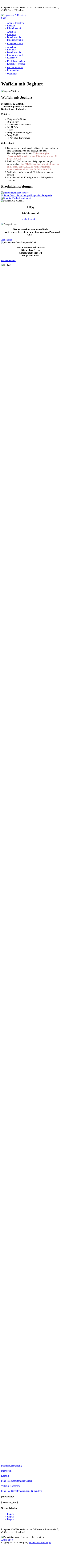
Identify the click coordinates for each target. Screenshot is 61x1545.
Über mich (12, 73)
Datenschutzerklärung (11, 1465)
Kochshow (12, 57)
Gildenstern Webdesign (40, 1542)
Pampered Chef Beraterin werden (16, 1481)
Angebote (11, 32)
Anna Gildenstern (15, 23)
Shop (3, 18)
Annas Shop (7, 1539)
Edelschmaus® (14, 28)
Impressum (6, 1470)
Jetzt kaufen (6, 239)
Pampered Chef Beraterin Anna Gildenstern (21, 1491)
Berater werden (8, 260)
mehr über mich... (30, 219)
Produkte (11, 34)
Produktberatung (15, 40)
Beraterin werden (15, 67)
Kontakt (5, 1476)
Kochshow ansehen (16, 64)
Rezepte (11, 25)
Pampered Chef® (15, 43)
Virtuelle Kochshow (10, 1486)
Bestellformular (14, 37)
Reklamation (13, 70)
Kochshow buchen (16, 61)
